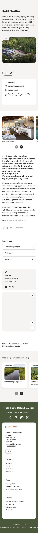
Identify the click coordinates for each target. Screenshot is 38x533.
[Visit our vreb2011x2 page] (22, 417)
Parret (7, 466)
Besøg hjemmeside (15, 86)
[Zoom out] (32, 328)
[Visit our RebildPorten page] (10, 417)
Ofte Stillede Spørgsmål (13, 489)
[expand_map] (32, 295)
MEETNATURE (10, 504)
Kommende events (12, 486)
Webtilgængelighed (20, 527)
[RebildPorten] (11, 427)
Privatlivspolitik (5, 527)
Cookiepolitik (33, 527)
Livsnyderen (9, 469)
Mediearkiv (9, 510)
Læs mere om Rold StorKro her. (14, 220)
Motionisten (9, 471)
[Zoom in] (32, 322)
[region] (19, 311)
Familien (8, 463)
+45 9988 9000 (10, 446)
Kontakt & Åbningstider (13, 432)
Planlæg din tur (10, 484)
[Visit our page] (16, 417)
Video (7, 73)
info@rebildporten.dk (13, 444)
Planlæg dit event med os (14, 501)
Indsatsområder (11, 507)
